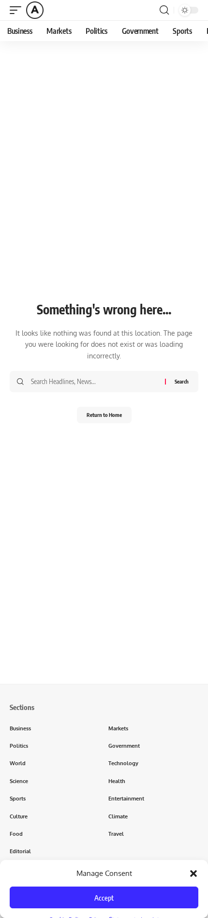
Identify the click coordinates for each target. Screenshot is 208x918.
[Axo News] (35, 10)
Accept (104, 897)
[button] (193, 873)
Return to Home (104, 415)
